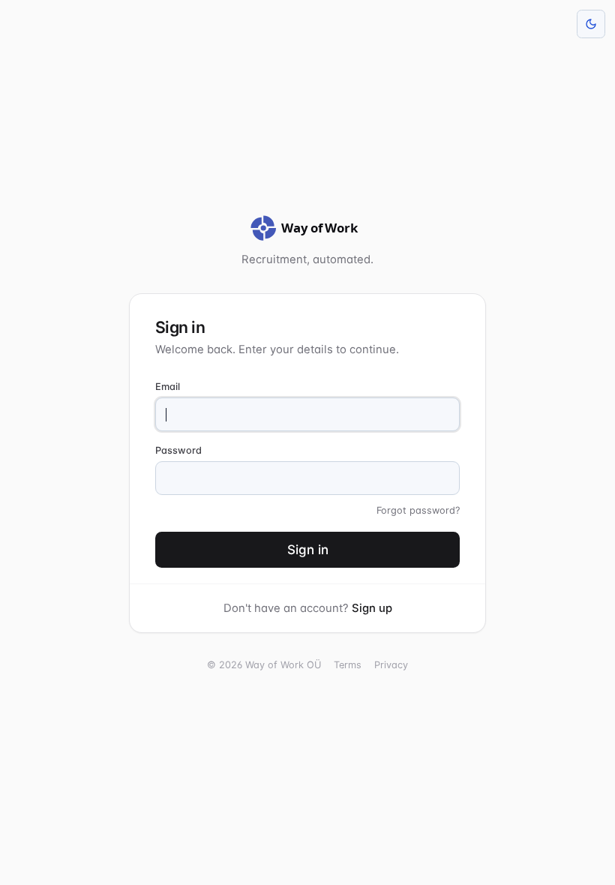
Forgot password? (418, 510)
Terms (348, 664)
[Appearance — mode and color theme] (591, 24)
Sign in (307, 549)
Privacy (391, 664)
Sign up (372, 608)
